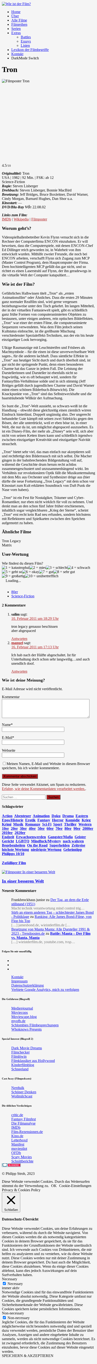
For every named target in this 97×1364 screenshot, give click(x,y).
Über (15, 16)
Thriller (70, 824)
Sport (57, 824)
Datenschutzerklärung (27, 985)
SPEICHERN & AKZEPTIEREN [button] (27, 1356)
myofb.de (18, 1021)
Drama (68, 816)
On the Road (37, 845)
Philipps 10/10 (13, 854)
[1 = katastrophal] (15, 568)
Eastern (82, 816)
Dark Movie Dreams (26, 1048)
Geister (80, 837)
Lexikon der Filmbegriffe (30, 50)
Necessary (15, 1284)
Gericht (8, 841)
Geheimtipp (72, 850)
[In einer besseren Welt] (28, 872)
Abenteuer (22, 816)
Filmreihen (19, 24)
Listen (25, 45)
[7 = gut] (46, 572)
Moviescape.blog (24, 1017)
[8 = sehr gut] (64, 572)
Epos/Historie (12, 820)
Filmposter (39, 219)
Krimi (6, 824)
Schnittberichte (22, 1161)
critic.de (17, 1115)
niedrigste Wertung (46, 850)
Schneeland (19, 1069)
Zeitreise (78, 845)
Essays (26, 41)
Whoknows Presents (26, 1029)
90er (77, 828)
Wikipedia (21, 219)
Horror (58, 820)
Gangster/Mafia (60, 837)
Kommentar (11, 697)
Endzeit (8, 837)
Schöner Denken (23, 1092)
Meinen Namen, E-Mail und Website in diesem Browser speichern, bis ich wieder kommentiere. (46, 766)
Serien (16, 29)
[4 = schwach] (79, 568)
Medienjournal (22, 1008)
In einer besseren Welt (23, 881)
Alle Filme (19, 20)
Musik (18, 824)
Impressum (19, 981)
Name (6, 725)
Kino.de (17, 1136)
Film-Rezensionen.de (27, 1132)
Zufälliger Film (14, 863)
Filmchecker (20, 1052)
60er (50, 828)
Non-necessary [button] (13, 1313)
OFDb (16, 1153)
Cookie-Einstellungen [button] (75, 1186)
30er (23, 828)
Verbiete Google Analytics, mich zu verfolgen (45, 990)
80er (14, 592)
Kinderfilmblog (22, 1065)
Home (15, 12)
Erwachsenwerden (31, 837)
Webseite (8, 750)
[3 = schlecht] (57, 568)
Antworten (19, 639)
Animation (41, 816)
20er (14, 828)
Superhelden (59, 845)
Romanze (32, 824)
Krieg (86, 820)
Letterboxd (19, 1140)
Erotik (30, 820)
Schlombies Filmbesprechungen (35, 1025)
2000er (87, 828)
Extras (16, 33)
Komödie (72, 820)
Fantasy (43, 820)
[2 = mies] (37, 568)
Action (7, 816)
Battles (26, 37)
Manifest (17, 1144)
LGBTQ (22, 841)
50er (41, 828)
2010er (7, 833)
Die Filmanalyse (23, 1123)
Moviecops (19, 1012)
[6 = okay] (30, 572)
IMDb (6, 219)
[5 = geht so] (12, 572)
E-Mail (7, 738)
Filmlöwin (19, 1056)
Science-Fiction (22, 596)
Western (85, 824)
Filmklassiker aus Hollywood (33, 1061)
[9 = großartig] (13, 576)
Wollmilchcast (21, 1096)
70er (59, 828)
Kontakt (17, 54)
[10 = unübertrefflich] (41, 576)
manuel (17, 643)
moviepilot (19, 1149)
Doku (56, 816)
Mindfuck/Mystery (46, 841)
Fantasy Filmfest (23, 1119)
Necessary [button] (9, 1279)
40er (32, 828)
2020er (20, 833)
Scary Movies (21, 1157)
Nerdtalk (17, 1088)
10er (5, 828)
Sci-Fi (46, 824)
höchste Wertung (15, 850)
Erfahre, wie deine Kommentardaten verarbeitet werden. (43, 789)
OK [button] (54, 1186)
